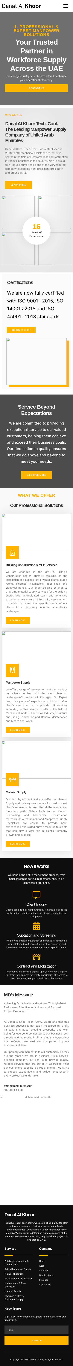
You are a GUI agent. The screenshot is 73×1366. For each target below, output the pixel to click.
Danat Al (21, 6)
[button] (66, 6)
